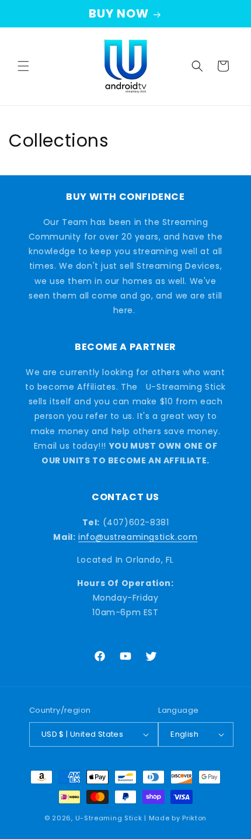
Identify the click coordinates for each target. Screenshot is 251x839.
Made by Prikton (178, 818)
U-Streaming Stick (108, 818)
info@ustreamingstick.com (137, 537)
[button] (23, 66)
